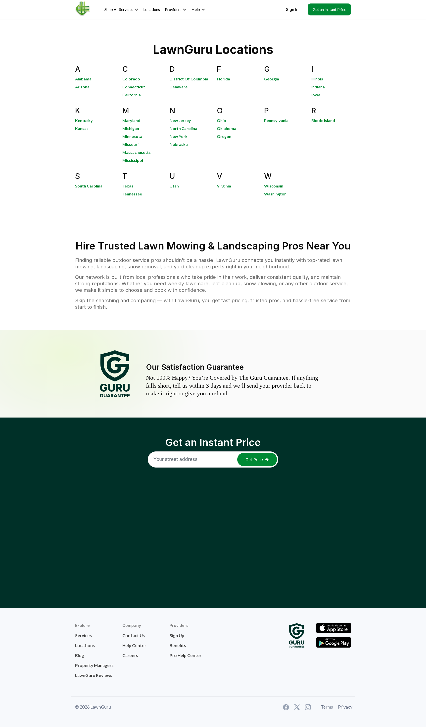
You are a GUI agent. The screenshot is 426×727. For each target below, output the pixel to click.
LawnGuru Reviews (93, 675)
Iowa (315, 94)
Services (83, 635)
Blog (79, 655)
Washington (275, 193)
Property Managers (94, 665)
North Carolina (183, 128)
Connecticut (133, 86)
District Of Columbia (189, 78)
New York (179, 136)
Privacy (345, 707)
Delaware (179, 86)
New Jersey (180, 120)
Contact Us (133, 635)
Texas (127, 185)
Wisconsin (273, 185)
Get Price (254, 459)
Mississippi (132, 160)
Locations (85, 645)
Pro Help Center (185, 655)
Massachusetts (136, 152)
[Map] (213, 532)
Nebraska (179, 144)
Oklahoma (226, 128)
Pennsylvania (276, 120)
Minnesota (132, 136)
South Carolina (88, 185)
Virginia (224, 185)
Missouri (130, 144)
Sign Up (177, 635)
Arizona (82, 86)
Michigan (130, 128)
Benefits (178, 645)
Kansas (82, 128)
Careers (130, 655)
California (131, 94)
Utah (174, 185)
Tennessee (132, 193)
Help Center (134, 645)
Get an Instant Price (329, 9)
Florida (223, 78)
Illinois (317, 78)
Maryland (131, 120)
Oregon (224, 136)
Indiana (318, 86)
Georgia (271, 78)
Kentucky (84, 120)
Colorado (131, 78)
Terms (327, 707)
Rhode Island (323, 120)
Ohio (221, 120)
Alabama (83, 78)
